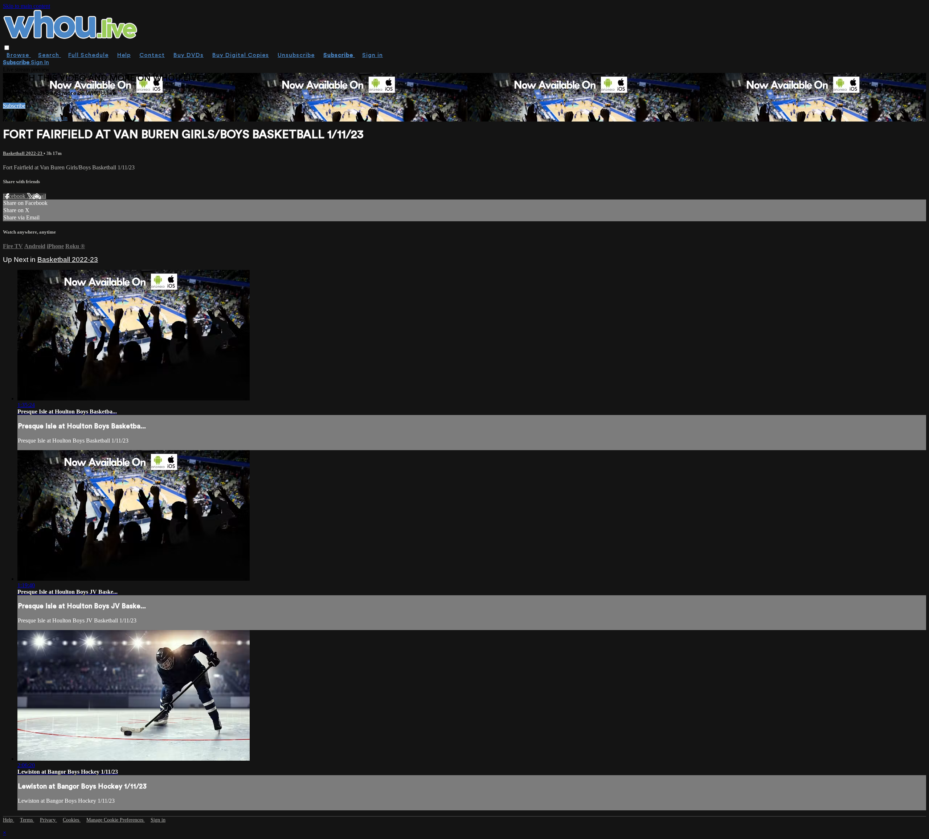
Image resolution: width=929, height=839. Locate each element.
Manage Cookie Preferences (115, 820)
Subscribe (14, 106)
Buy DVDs (188, 55)
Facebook (15, 196)
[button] (6, 47)
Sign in (372, 55)
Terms (27, 820)
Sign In (40, 62)
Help (124, 55)
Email (39, 196)
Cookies (72, 820)
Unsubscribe (296, 55)
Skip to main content (26, 6)
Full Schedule (88, 55)
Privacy (48, 820)
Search (49, 55)
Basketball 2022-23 (23, 153)
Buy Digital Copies (240, 55)
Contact (152, 55)
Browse (19, 55)
